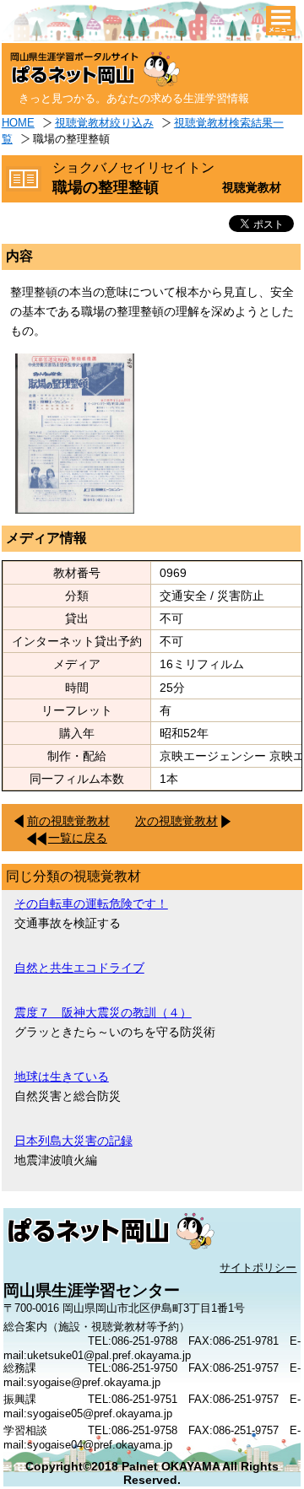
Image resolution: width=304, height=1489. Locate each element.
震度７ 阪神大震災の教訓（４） (103, 1012)
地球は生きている (61, 1076)
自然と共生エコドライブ (79, 967)
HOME (18, 122)
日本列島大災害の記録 (73, 1140)
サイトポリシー (258, 1267)
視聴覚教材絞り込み (104, 122)
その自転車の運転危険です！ (91, 903)
